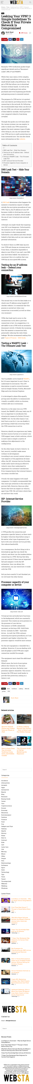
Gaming (4, 829)
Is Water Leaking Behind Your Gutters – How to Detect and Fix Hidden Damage (24, 729)
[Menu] (2, 2)
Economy (4, 810)
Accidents (4, 780)
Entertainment (6, 815)
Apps (3, 787)
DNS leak (6, 202)
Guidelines (14, 688)
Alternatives (5, 783)
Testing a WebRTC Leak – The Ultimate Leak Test (16, 157)
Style (3, 870)
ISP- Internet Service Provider (13, 161)
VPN (8, 691)
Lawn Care (4, 847)
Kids (2, 842)
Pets (2, 861)
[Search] (30, 2)
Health (3, 831)
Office (3, 856)
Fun (2, 824)
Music (3, 854)
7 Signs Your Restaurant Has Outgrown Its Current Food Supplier (20, 940)
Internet (4, 840)
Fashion (4, 817)
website (22, 139)
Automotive (5, 790)
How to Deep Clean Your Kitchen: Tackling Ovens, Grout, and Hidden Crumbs (8, 751)
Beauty (3, 792)
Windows (4, 888)
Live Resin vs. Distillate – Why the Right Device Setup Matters (21, 899)
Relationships (6, 863)
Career (3, 801)
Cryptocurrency (6, 806)
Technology (5, 872)
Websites (4, 883)
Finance (4, 819)
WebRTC (26, 379)
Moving (4, 851)
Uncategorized (6, 881)
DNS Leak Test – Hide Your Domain (14, 150)
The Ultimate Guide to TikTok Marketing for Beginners (24, 751)
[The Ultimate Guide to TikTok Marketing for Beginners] (24, 737)
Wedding (4, 886)
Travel (3, 879)
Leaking (21, 688)
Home (3, 7)
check (8, 688)
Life (2, 849)
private (4, 691)
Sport (3, 867)
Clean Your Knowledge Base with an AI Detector (20, 930)
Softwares (4, 865)
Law (2, 845)
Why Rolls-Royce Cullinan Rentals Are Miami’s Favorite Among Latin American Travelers (20, 920)
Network (27, 688)
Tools (3, 877)
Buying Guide (5, 799)
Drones (3, 808)
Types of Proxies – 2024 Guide (15, 338)
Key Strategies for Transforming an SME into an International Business (21, 950)
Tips (7, 7)
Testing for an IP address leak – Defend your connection (16, 153)
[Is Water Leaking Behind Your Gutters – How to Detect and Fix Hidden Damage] (24, 715)
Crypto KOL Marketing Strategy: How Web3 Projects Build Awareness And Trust (20, 981)
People (3, 858)
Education (4, 813)
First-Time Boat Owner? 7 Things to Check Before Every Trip (20, 909)
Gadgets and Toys (7, 826)
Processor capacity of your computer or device (16, 164)
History (3, 833)
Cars (2, 803)
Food (2, 822)
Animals (4, 785)
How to (3, 838)
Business (4, 796)
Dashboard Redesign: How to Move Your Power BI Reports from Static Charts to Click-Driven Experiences (20, 992)
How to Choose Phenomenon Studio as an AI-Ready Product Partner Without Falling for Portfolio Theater (20, 961)
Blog (2, 794)
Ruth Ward (9, 32)
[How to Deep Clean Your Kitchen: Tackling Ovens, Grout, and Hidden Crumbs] (9, 737)
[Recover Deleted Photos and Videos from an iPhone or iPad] (9, 715)
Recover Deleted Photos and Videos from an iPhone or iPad (8, 729)
